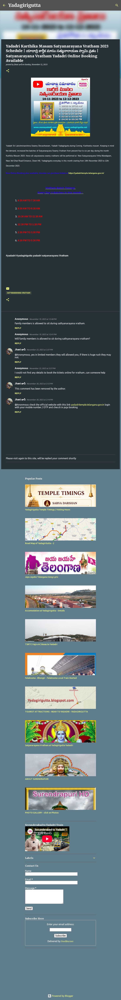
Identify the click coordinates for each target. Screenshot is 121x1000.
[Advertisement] (43, 968)
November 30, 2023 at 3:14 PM (40, 400)
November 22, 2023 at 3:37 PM (40, 350)
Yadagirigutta (24, 5)
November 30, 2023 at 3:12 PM (40, 384)
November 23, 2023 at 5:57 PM (42, 368)
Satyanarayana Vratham (18, 293)
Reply (18, 328)
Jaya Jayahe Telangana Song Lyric (41, 577)
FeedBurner (67, 941)
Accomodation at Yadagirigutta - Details (45, 610)
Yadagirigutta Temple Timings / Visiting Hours (47, 509)
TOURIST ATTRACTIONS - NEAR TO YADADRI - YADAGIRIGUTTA (56, 711)
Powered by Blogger (62, 996)
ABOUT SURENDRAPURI (37, 779)
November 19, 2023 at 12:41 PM (42, 334)
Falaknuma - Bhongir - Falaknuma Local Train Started (51, 678)
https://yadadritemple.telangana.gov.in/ (86, 173)
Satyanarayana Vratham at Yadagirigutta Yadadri (49, 745)
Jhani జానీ (20, 349)
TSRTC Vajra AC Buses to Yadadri (41, 644)
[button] (7, 71)
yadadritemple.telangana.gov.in (87, 404)
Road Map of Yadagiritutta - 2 (39, 543)
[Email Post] (7, 290)
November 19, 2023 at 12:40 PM (42, 319)
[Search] (45, 5)
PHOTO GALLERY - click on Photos (42, 812)
